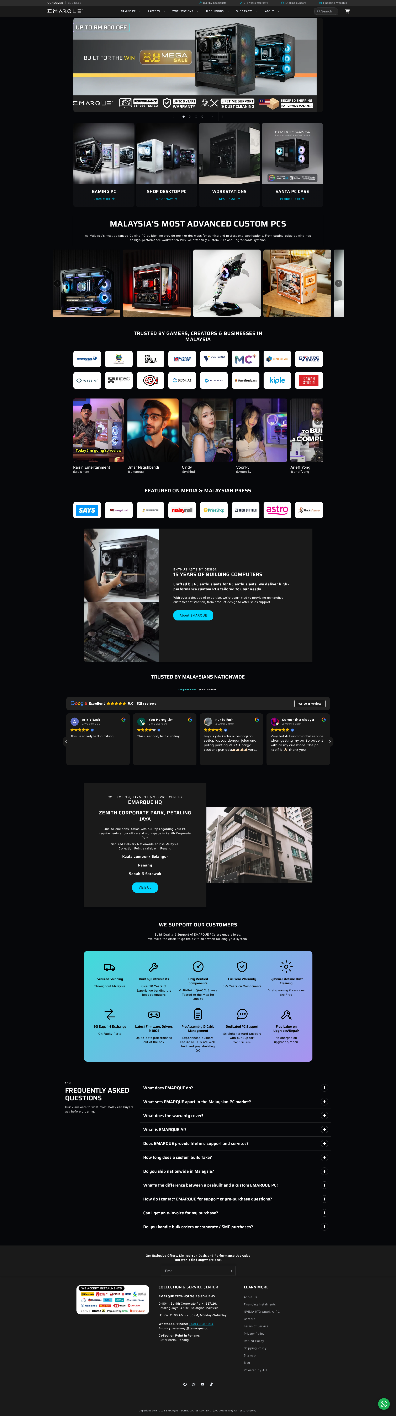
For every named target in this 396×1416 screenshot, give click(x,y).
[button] (330, 741)
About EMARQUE (193, 615)
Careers (249, 1319)
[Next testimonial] (318, 421)
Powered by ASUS (257, 1370)
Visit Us (145, 888)
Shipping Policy (255, 1348)
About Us (250, 1297)
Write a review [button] (310, 704)
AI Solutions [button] (215, 11)
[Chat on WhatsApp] (384, 1404)
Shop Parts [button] (244, 11)
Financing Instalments (260, 1304)
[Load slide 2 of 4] (190, 116)
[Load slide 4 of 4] (202, 116)
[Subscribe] (230, 1271)
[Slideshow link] (145, 65)
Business (75, 3)
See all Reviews (207, 689)
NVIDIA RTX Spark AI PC (262, 1311)
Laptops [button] (154, 11)
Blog (247, 1362)
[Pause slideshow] (222, 116)
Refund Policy (254, 1341)
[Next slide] (212, 116)
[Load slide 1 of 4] (183, 116)
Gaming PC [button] (128, 11)
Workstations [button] (182, 11)
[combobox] (326, 11)
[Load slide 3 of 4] (196, 116)
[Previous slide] (173, 116)
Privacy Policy (254, 1333)
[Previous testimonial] (78, 421)
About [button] (269, 11)
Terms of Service (256, 1326)
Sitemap (250, 1355)
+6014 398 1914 (201, 1324)
